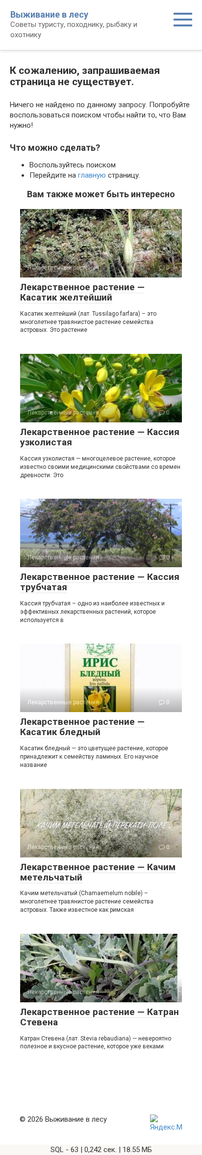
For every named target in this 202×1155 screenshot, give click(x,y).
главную (92, 175)
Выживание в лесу (49, 14)
